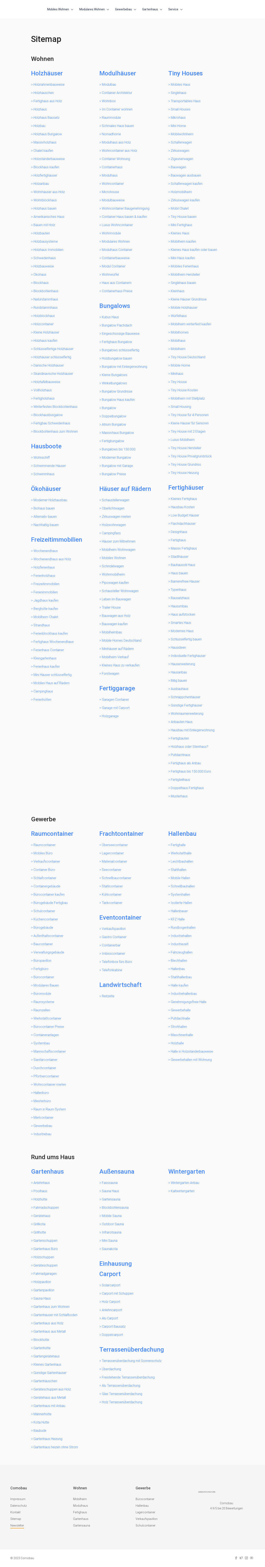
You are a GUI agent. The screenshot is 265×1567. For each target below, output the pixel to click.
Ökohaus (40, 275)
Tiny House (179, 382)
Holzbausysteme (46, 241)
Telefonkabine (112, 970)
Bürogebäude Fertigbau (51, 903)
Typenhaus (178, 590)
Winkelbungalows (114, 383)
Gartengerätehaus (47, 1356)
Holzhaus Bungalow (48, 134)
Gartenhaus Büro (46, 1249)
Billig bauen (179, 681)
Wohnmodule (111, 233)
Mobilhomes (180, 332)
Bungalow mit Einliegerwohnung (124, 367)
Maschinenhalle (182, 1035)
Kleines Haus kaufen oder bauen (194, 250)
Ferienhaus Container (49, 650)
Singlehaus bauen (183, 283)
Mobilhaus (178, 341)
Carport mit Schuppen (117, 1293)
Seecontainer (111, 870)
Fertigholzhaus (44, 398)
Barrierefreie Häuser (185, 581)
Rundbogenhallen (183, 928)
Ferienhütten (42, 700)
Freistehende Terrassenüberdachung (128, 1377)
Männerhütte (43, 1414)
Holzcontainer (44, 324)
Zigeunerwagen (182, 159)
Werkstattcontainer (47, 1018)
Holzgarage (110, 716)
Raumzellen (42, 1010)
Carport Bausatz (113, 1326)
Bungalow (109, 408)
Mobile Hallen (180, 878)
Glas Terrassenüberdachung (122, 1394)
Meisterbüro (42, 1101)
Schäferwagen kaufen (186, 184)
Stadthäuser (179, 557)
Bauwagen (178, 167)
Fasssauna (110, 1183)
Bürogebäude (43, 928)
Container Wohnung (116, 159)
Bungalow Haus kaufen (118, 400)
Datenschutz (18, 1505)
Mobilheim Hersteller (185, 275)
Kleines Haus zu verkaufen (121, 665)
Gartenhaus (150, 9)
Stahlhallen (178, 870)
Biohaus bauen (44, 508)
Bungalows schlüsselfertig (120, 350)
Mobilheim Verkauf (115, 657)
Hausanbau (179, 672)
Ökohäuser (46, 488)
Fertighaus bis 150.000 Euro (191, 771)
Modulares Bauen (46, 985)
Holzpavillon (42, 1282)
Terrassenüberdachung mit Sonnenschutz (131, 1361)
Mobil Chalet (180, 208)
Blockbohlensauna (115, 1208)
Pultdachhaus (180, 755)
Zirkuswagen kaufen (185, 200)
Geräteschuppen (46, 1265)
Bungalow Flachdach (117, 325)
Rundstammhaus (46, 308)
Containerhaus (112, 167)
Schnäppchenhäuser (185, 697)
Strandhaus (42, 625)
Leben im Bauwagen (116, 599)
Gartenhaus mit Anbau (49, 1406)
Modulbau (109, 85)
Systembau (42, 1043)
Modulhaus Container (117, 250)
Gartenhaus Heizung (48, 1439)
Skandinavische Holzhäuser (53, 374)
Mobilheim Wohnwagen (118, 550)
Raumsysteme (44, 1002)
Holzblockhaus (44, 316)
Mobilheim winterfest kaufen (191, 324)
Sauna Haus (42, 1298)
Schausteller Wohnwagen (120, 591)
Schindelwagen (113, 566)
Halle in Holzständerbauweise (192, 1051)
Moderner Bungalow (116, 457)
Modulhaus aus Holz (116, 142)
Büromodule (42, 994)
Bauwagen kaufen (115, 624)
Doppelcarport (112, 1335)
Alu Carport (110, 1318)
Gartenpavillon (44, 1290)
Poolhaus (40, 1191)
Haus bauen (179, 573)
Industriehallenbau (184, 994)
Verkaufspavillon (114, 929)
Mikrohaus (178, 118)
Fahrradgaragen (45, 1274)
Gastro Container (114, 937)
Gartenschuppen (45, 1241)
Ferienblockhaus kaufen (51, 633)
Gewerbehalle (181, 1010)
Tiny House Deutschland (188, 357)
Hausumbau (179, 606)
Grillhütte (40, 1232)
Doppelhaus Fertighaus (187, 788)
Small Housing (181, 407)
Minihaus (177, 374)
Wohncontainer (113, 184)
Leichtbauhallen (182, 861)
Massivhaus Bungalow (118, 433)
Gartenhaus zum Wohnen (52, 1307)
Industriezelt (179, 944)
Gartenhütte (42, 1348)
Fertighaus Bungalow (117, 342)
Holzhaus (40, 109)
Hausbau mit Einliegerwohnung (192, 730)
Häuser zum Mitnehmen (118, 541)
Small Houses (180, 109)
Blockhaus (41, 283)
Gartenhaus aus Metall (50, 1331)
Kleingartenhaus (45, 658)
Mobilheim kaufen (183, 241)
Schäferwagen (181, 142)
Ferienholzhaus (44, 576)
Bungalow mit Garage (117, 466)
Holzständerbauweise (49, 159)
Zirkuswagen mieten (116, 517)
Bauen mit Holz (44, 225)
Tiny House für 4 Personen (190, 415)
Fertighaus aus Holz (48, 101)
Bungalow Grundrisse (117, 391)
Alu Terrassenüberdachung (121, 1386)
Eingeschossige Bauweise (121, 334)
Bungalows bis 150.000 (118, 449)
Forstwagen (110, 673)
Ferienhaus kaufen (47, 666)
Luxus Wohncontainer (117, 225)
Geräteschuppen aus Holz (52, 1389)
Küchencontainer (46, 919)
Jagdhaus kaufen (46, 600)
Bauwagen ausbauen (186, 175)
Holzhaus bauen (45, 208)
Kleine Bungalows (114, 375)
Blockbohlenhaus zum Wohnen (56, 431)
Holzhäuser (47, 73)
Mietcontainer (43, 1117)
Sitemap (15, 1519)
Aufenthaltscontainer (48, 936)
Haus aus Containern (116, 283)
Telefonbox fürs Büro (117, 962)
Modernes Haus (182, 631)
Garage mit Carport (116, 708)
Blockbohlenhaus (46, 291)
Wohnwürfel (110, 275)
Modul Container (113, 266)
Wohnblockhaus (45, 200)
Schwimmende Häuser (50, 466)
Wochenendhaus (46, 551)
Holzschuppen (44, 1257)
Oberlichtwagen (113, 508)
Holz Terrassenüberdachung (122, 1402)
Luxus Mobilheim (183, 440)
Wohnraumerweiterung (187, 714)
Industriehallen (181, 936)
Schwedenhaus (45, 258)
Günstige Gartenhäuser (50, 1373)
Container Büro (44, 870)
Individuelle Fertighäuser (188, 656)
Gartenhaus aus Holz (48, 1323)
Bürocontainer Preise (49, 1027)
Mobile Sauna (112, 1216)
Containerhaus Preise (117, 291)
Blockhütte (41, 1340)
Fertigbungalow (113, 441)
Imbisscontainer (113, 954)
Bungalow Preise (114, 474)
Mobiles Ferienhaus (185, 266)
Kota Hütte (41, 1422)
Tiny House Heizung (185, 473)
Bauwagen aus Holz (116, 616)
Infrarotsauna (111, 1232)
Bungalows (114, 305)
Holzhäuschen (44, 93)
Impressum (17, 1499)
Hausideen (178, 647)
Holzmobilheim (181, 192)
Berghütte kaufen (46, 609)
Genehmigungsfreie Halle (188, 1002)
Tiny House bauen (183, 217)
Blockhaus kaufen (46, 167)
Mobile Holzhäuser (184, 308)
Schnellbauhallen (183, 886)
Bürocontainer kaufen (49, 894)
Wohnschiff (42, 457)
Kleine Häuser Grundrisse (189, 299)
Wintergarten (186, 1171)
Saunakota (110, 1249)
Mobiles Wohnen (58, 9)
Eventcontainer (120, 917)
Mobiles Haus (180, 85)
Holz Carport (111, 1302)
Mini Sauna (109, 1241)
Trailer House (111, 607)
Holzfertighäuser (45, 175)
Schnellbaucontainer (116, 878)
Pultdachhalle (180, 1018)
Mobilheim (178, 349)
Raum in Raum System (50, 1109)
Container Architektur (117, 93)
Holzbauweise (44, 266)
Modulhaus (110, 175)
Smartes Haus (181, 623)
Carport (110, 1273)
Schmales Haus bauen (118, 126)
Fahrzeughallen (182, 952)
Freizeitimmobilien (56, 539)
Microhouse (110, 192)
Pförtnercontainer (46, 1076)
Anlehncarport (112, 1310)
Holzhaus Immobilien (48, 250)
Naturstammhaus (46, 299)
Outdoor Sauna (113, 1224)
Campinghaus (43, 691)
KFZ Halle (178, 919)
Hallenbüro (41, 1093)
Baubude (40, 1431)
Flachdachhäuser (183, 524)
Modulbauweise (113, 200)
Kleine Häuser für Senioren (190, 423)
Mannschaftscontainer (50, 1051)
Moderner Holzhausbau (50, 500)
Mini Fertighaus (181, 225)
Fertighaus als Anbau (186, 763)
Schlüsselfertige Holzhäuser (53, 349)
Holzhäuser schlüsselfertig (52, 357)
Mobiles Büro (43, 853)
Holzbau (39, 126)
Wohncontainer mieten (50, 1084)
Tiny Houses (185, 73)
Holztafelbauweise (47, 382)
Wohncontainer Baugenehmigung (125, 208)
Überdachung (111, 1369)
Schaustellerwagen (115, 500)
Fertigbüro (41, 969)
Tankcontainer (112, 903)
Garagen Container (115, 700)
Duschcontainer (45, 1068)
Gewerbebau (123, 9)
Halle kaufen (179, 985)
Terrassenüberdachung (131, 1349)
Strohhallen (179, 1027)
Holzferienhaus (44, 567)
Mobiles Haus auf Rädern (52, 683)
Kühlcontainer (112, 894)
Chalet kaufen (43, 151)
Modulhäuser (117, 73)
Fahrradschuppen (46, 1208)
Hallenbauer (179, 911)
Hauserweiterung (183, 664)
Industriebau (42, 1134)
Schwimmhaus (44, 474)
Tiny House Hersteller (186, 448)
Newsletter (17, 1525)
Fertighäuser (186, 487)
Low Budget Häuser (185, 515)
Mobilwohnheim (182, 134)
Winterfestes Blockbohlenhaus (55, 407)
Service (173, 9)
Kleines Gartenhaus (47, 1364)
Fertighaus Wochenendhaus (54, 642)
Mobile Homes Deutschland (121, 640)
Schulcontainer (44, 911)
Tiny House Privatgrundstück (191, 456)
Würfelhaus (179, 316)
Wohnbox (109, 101)
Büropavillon (42, 961)
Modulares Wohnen (92, 9)
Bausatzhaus (180, 598)
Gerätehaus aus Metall (50, 1398)
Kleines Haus (180, 233)
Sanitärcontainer (45, 1060)
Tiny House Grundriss (186, 465)
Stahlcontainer (112, 886)
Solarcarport (111, 1285)
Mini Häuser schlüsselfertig (53, 675)
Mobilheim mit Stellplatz (188, 398)
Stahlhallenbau (181, 977)
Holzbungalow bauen (117, 358)
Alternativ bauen (45, 517)
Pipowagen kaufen (115, 583)
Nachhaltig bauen (46, 525)
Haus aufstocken (183, 614)
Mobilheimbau (112, 632)
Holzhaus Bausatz (46, 118)
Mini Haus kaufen (183, 258)
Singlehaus (178, 93)
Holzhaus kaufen (45, 341)
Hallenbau (182, 833)
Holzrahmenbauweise (49, 85)
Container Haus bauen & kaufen (124, 217)
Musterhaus (179, 796)
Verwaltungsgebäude (49, 952)
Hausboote (46, 446)
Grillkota (39, 1224)
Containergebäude (47, 886)
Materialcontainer (114, 861)
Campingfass (111, 533)
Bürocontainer (44, 977)
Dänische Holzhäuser (49, 365)
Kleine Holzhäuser (46, 332)
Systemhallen (180, 894)
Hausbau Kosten (183, 507)
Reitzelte (108, 996)
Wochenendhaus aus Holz (52, 559)
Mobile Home (180, 365)
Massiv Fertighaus (184, 548)
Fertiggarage (117, 688)
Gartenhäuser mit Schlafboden (55, 1315)
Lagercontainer (113, 853)
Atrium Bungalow (114, 424)
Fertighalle (178, 845)
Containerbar (111, 945)
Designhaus (179, 532)
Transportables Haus (186, 101)
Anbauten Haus (182, 722)
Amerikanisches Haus (49, 217)
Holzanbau (41, 184)
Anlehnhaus (42, 1183)
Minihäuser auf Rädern (118, 649)
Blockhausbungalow (48, 415)
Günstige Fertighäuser (186, 705)
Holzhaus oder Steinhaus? (189, 747)
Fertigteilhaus (180, 780)
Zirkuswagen (180, 151)
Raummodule (111, 118)
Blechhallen (179, 961)
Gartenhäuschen (45, 1381)
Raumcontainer (52, 833)
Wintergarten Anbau (185, 1183)
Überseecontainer (115, 845)
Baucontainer (43, 944)
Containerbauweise (116, 258)
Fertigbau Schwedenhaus (52, 423)
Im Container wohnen (117, 109)
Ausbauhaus (179, 689)
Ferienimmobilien (46, 592)
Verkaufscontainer (47, 861)
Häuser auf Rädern (125, 488)
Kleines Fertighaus (184, 499)
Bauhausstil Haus (183, 565)
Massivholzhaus (45, 142)
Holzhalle (177, 1043)
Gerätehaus (42, 1216)
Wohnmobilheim (113, 574)
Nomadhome (111, 134)
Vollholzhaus (43, 390)
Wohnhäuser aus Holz (49, 192)
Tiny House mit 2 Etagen (188, 431)
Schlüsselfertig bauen (186, 639)
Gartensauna (111, 1199)
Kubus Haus (110, 317)
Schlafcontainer (45, 878)
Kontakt (15, 1512)
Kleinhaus (177, 291)
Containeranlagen (46, 1035)
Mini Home (178, 126)
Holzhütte (40, 1199)
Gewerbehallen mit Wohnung (191, 1060)
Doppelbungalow (114, 416)
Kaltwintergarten (182, 1191)
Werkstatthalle (181, 853)
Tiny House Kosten (184, 390)
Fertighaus (178, 540)
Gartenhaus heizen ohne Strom (56, 1447)
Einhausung (115, 1263)
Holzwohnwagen (114, 525)
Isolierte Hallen (181, 903)
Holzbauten (42, 233)
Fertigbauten (180, 738)
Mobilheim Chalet (46, 617)
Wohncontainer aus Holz (119, 151)
